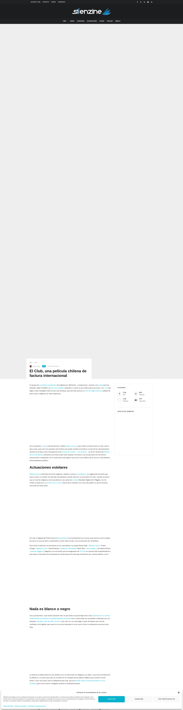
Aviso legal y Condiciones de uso (37, 706)
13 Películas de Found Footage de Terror (138, 448)
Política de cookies (8, 706)
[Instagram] (144, 2)
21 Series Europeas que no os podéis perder (138, 419)
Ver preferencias (166, 699)
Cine (64, 21)
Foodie (101, 21)
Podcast (110, 21)
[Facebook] (137, 2)
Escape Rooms (92, 21)
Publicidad (61, 2)
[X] (141, 2)
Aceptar (111, 699)
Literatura (80, 21)
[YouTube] (148, 2)
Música (117, 21)
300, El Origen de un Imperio (137, 428)
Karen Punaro (36, 366)
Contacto (46, 2)
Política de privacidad (21, 706)
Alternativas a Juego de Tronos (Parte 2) (138, 438)
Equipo (53, 2)
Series (72, 21)
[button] (179, 693)
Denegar (139, 699)
